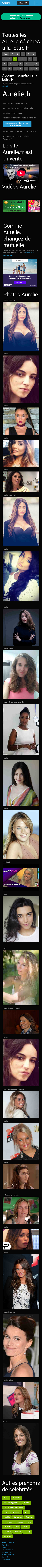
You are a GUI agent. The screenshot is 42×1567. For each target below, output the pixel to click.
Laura (27, 1512)
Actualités (5, 1545)
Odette (26, 1503)
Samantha (16, 1498)
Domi (17, 1527)
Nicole (6, 1498)
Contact (5, 1557)
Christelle (7, 1531)
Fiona (29, 1522)
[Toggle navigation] (37, 3)
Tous (6, 54)
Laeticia (7, 1517)
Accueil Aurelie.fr (8, 1543)
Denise (25, 1527)
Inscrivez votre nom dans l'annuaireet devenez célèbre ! (17, 124)
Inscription (5, 86)
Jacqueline (18, 1517)
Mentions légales (8, 1554)
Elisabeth (7, 1527)
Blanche (18, 1531)
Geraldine (29, 1517)
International (6, 1552)
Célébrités (22, 3)
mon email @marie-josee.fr (14, 1507)
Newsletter (6, 1559)
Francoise (19, 1522)
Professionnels (7, 1550)
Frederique (8, 1522)
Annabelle (7, 1536)
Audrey (27, 1531)
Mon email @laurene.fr (12, 1512)
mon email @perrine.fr (12, 1503)
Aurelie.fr (6, 3)
